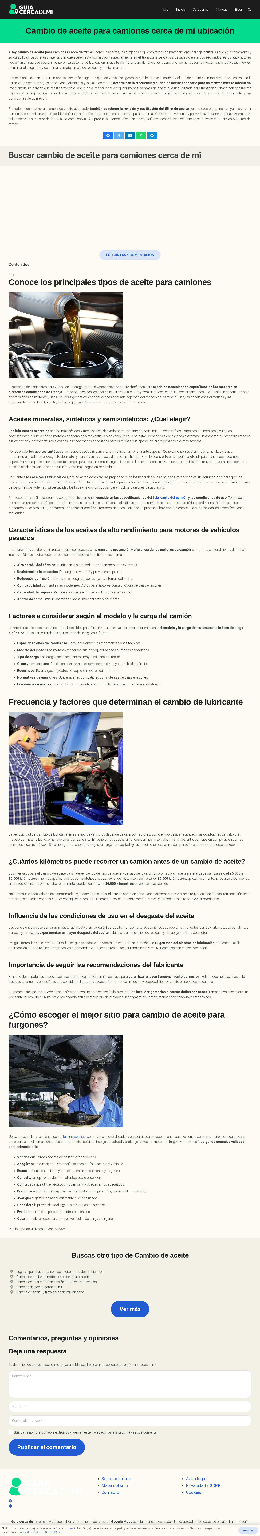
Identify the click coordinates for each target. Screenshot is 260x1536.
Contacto (110, 1492)
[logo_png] (31, 9)
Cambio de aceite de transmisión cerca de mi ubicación (56, 1282)
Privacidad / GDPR (203, 1485)
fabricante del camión (170, 498)
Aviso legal (196, 1478)
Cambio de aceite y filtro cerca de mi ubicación (50, 1292)
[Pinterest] (10, 1506)
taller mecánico (74, 1136)
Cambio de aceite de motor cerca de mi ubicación (52, 1277)
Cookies (193, 1492)
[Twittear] (119, 135)
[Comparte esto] (108, 135)
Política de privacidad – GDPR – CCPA (40, 1532)
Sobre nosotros (116, 1478)
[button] (249, 9)
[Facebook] (10, 1501)
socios (69, 1528)
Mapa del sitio (114, 1485)
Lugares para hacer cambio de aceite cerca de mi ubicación (60, 1272)
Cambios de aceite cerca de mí (39, 1287)
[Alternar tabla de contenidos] (11, 274)
